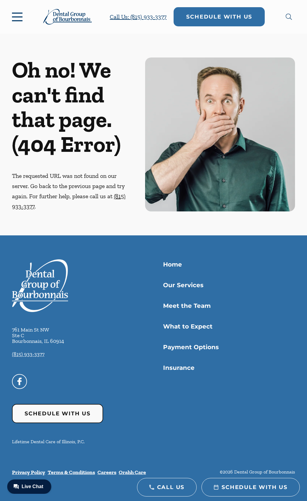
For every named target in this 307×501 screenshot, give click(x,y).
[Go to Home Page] (67, 17)
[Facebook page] (19, 381)
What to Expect (188, 326)
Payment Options (191, 347)
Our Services (183, 285)
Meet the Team (187, 305)
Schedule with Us (219, 16)
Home (172, 264)
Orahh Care (132, 472)
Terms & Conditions (71, 472)
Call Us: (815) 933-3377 (138, 16)
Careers (106, 472)
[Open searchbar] (289, 16)
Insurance (179, 367)
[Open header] (18, 16)
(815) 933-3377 (28, 354)
